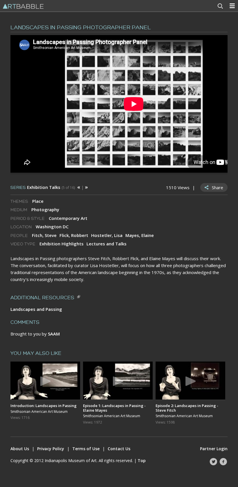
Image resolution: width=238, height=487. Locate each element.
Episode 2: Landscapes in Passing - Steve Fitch (187, 408)
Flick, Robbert (73, 235)
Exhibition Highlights (61, 244)
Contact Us (119, 448)
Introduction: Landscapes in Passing (43, 405)
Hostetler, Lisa (106, 235)
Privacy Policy (50, 448)
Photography (45, 209)
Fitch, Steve (44, 235)
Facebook (223, 461)
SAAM (54, 334)
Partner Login (214, 448)
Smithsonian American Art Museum (39, 412)
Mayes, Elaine (139, 235)
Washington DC (52, 226)
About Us (19, 448)
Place (38, 201)
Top (142, 460)
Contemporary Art (68, 218)
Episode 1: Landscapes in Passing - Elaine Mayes (114, 408)
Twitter (213, 461)
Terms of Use (86, 448)
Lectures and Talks (106, 244)
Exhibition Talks (43, 187)
